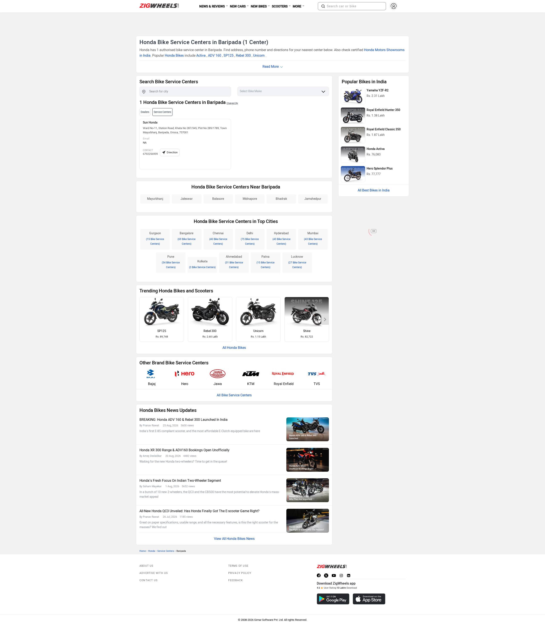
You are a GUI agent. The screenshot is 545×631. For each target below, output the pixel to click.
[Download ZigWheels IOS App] (369, 599)
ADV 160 (214, 55)
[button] (323, 6)
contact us (148, 580)
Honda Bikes (174, 55)
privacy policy (239, 573)
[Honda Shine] (307, 311)
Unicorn (259, 55)
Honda (151, 551)
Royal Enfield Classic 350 (384, 129)
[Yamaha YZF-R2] (353, 96)
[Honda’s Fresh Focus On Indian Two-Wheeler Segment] (307, 490)
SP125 (229, 55)
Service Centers (165, 551)
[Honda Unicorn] (258, 311)
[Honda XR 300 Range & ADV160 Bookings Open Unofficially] (307, 460)
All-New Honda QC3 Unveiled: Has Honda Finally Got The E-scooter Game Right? (199, 511)
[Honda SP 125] (162, 311)
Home (142, 551)
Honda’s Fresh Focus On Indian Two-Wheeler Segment (180, 481)
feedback (235, 580)
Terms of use (238, 565)
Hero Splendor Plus (380, 168)
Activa (201, 55)
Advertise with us (153, 573)
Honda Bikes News (241, 539)
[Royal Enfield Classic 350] (353, 135)
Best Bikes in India (376, 190)
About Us (146, 565)
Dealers (145, 112)
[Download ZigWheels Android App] (333, 599)
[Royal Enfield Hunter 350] (353, 115)
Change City (232, 103)
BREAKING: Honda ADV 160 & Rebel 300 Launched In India (183, 420)
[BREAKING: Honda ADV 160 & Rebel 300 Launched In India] (307, 429)
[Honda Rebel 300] (210, 311)
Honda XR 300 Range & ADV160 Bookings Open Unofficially (184, 450)
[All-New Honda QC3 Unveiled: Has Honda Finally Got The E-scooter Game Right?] (307, 521)
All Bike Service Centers (234, 395)
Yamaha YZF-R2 (378, 90)
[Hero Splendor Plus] (353, 174)
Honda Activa (376, 149)
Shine (306, 331)
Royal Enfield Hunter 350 (383, 110)
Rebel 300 (243, 55)
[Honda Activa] (353, 154)
